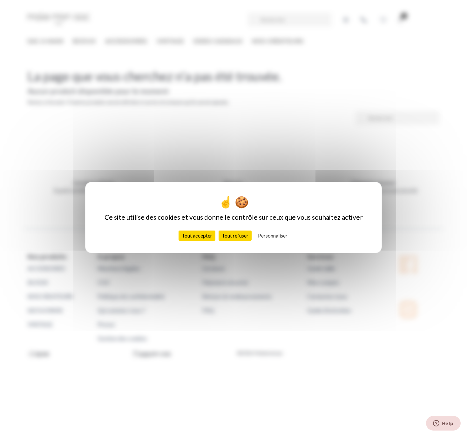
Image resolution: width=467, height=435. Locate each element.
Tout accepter (197, 235)
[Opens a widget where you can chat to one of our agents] (443, 424)
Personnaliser (273, 235)
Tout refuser (235, 235)
